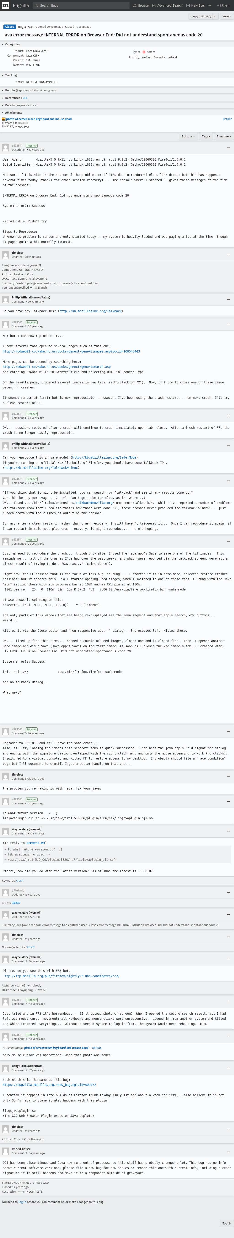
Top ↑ (227, 1223)
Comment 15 (19, 1153)
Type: (136, 52)
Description (19, 149)
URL (25, 98)
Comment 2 (19, 326)
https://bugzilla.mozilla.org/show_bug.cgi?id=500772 (49, 1085)
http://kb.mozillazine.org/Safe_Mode (104, 457)
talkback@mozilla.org (94, 503)
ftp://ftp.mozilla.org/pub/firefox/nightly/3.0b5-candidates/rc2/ (62, 976)
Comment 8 (19, 778)
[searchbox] (81, 5)
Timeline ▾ (224, 136)
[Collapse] (228, 147)
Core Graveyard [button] (37, 51)
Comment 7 (19, 733)
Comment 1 (19, 301)
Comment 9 (19, 803)
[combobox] (81, 5)
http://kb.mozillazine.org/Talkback (90, 311)
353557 (16, 903)
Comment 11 (19, 961)
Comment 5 (19, 483)
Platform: (17, 65)
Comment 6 (19, 543)
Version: (18, 60)
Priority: (134, 57)
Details (227, 119)
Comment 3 (19, 418)
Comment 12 (19, 1004)
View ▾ (227, 16)
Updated (17, 257)
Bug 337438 (26, 27)
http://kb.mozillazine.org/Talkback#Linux (41, 468)
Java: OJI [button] (32, 55)
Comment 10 (19, 833)
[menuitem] (141, 5)
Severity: (159, 57)
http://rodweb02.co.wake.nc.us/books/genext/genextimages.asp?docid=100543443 (71, 351)
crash (20, 880)
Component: (15, 55)
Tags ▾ (206, 136)
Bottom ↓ (188, 136)
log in (22, 1202)
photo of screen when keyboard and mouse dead (38, 119)
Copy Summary (201, 16)
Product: (18, 51)
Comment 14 (19, 1070)
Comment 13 (19, 1039)
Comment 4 (19, 448)
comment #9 (36, 843)
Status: (19, 82)
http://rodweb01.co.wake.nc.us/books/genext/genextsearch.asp (57, 367)
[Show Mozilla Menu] (5, 5)
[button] (223, 5)
